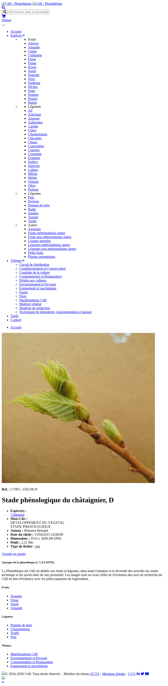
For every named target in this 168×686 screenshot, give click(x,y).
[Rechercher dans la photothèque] (3, 7)
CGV (132, 674)
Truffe (32, 221)
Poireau (33, 189)
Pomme (33, 95)
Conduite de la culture (34, 272)
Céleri (32, 130)
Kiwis (32, 67)
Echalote (34, 158)
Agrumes (34, 229)
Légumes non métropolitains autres (52, 249)
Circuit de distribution (34, 264)
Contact (15, 320)
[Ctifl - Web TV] (147, 674)
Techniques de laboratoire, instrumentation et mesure (55, 312)
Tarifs (14, 316)
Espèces (16, 35)
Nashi (32, 71)
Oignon (33, 181)
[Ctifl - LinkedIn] (138, 674)
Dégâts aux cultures (32, 280)
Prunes (32, 99)
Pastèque (34, 83)
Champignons (37, 134)
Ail (30, 110)
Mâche (32, 174)
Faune (23, 292)
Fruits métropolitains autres (46, 233)
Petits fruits (35, 253)
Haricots (34, 166)
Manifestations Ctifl (32, 300)
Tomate (33, 217)
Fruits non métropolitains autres (49, 237)
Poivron (33, 201)
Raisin (32, 102)
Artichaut (34, 114)
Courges (34, 150)
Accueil (15, 31)
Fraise (32, 63)
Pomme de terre (39, 205)
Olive (32, 185)
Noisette (33, 75)
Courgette (35, 154)
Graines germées (39, 241)
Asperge (34, 118)
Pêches (33, 87)
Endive (33, 162)
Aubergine (35, 122)
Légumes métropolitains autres (49, 245)
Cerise (32, 51)
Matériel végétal (30, 304)
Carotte (33, 126)
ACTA (94, 674)
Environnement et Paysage (37, 284)
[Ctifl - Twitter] (142, 674)
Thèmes (16, 260)
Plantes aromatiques (41, 257)
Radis (32, 209)
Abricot (33, 43)
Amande (34, 47)
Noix (31, 79)
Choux (32, 142)
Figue (32, 59)
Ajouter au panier (14, 554)
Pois (31, 197)
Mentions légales (113, 674)
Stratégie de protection (34, 308)
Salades (33, 213)
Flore (22, 296)
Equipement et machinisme (37, 288)
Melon (32, 178)
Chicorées (35, 138)
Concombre (36, 146)
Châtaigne (35, 55)
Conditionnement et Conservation (42, 268)
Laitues (33, 170)
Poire (31, 91)
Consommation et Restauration (40, 276)
